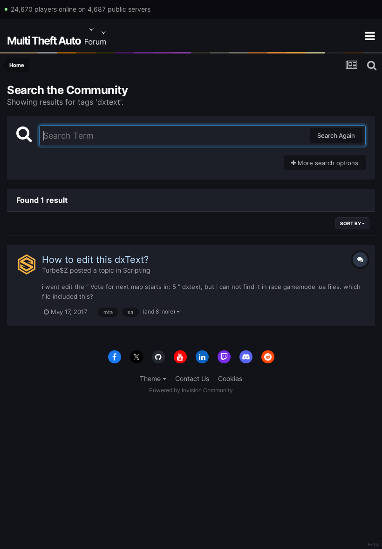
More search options (327, 163)
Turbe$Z (55, 270)
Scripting (136, 270)
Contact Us (192, 378)
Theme (151, 378)
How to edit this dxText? (95, 259)
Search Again (336, 135)
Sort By (351, 223)
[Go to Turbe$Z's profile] (26, 264)
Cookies (230, 378)
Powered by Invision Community (191, 390)
